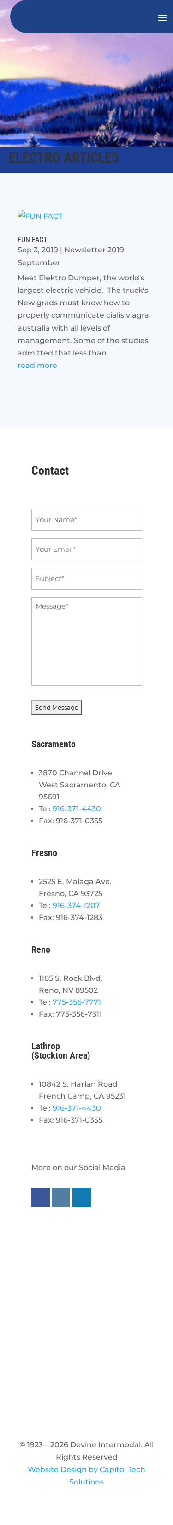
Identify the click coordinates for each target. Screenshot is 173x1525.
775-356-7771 (77, 1002)
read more (37, 365)
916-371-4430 (77, 808)
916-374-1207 (76, 905)
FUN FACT (32, 239)
